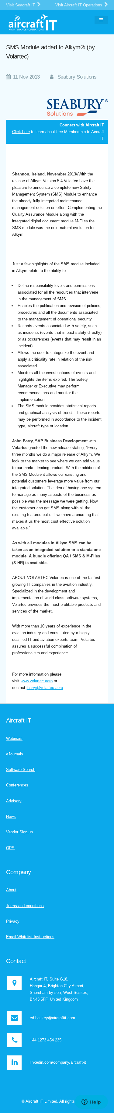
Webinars (14, 738)
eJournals (14, 754)
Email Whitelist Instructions (30, 937)
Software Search (20, 769)
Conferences (17, 785)
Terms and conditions (25, 905)
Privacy (12, 921)
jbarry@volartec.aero (44, 687)
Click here (21, 131)
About (11, 890)
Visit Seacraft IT (21, 5)
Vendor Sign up (19, 832)
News (11, 816)
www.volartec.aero (37, 681)
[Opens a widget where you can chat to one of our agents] (91, 1102)
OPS (10, 848)
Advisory (14, 801)
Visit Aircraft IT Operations (79, 5)
